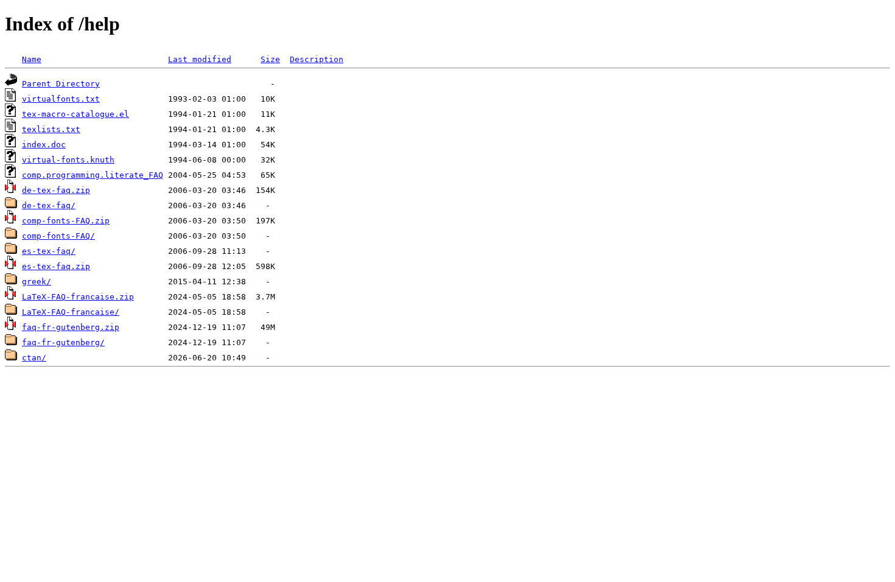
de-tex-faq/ (48, 205)
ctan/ (34, 357)
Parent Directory (61, 83)
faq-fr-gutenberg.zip (70, 327)
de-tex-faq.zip (56, 190)
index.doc (44, 144)
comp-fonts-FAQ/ (58, 235)
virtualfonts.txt (61, 98)
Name (31, 59)
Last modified (199, 59)
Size (270, 59)
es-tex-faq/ (48, 251)
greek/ (36, 281)
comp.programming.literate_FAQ (92, 175)
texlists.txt (51, 129)
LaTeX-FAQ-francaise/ (70, 312)
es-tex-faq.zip (56, 266)
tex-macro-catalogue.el (75, 114)
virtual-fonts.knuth (68, 159)
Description (316, 59)
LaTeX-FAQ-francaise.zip (78, 296)
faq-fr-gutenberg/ (63, 342)
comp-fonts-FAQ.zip (66, 220)
